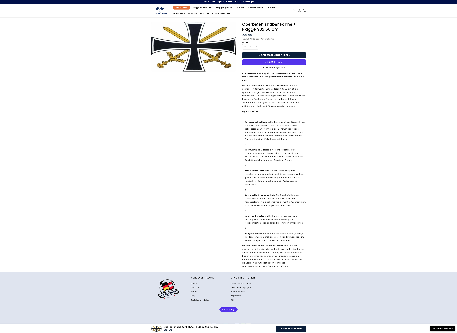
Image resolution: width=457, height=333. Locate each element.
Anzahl (245, 43)
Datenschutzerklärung (241, 283)
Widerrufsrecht (238, 291)
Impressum (236, 296)
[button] (294, 10)
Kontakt (194, 291)
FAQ (193, 296)
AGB (233, 300)
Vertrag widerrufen (443, 328)
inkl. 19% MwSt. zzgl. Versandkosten (258, 39)
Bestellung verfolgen (200, 300)
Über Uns (195, 287)
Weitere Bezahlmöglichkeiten (274, 68)
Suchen (194, 283)
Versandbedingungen (241, 287)
